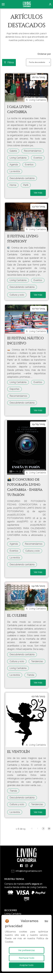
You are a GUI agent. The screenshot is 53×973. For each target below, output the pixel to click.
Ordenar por (44, 54)
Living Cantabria (12, 913)
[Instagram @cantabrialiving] (26, 865)
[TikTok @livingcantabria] (31, 865)
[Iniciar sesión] (50, 4)
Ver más (38, 192)
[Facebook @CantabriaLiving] (21, 865)
